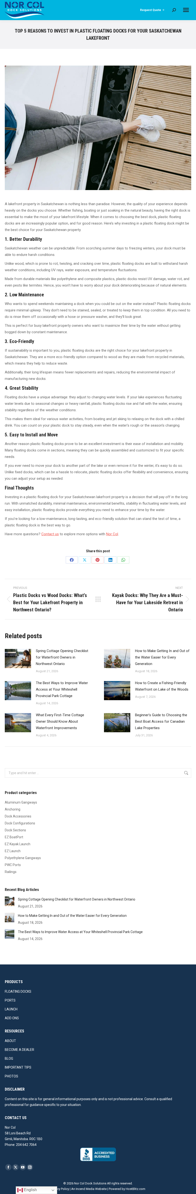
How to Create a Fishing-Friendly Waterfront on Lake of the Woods (161, 686)
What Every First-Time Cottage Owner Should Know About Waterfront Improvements (60, 721)
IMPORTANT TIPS (18, 1067)
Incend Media (85, 1189)
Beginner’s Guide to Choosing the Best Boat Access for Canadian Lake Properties (161, 721)
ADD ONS (12, 1018)
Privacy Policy (60, 1189)
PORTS (10, 1000)
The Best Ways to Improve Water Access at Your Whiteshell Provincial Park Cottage (62, 689)
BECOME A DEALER (19, 1050)
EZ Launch (13, 851)
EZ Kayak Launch (17, 844)
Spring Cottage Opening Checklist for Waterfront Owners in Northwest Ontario (62, 657)
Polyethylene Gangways (23, 858)
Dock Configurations (20, 823)
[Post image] (18, 658)
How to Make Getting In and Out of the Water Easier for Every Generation (162, 657)
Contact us (50, 534)
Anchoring (12, 809)
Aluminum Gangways (21, 802)
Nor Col (112, 534)
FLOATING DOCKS (18, 991)
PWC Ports (13, 865)
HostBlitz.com (135, 1189)
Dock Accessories (18, 816)
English (30, 1190)
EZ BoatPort (14, 837)
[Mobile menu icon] (186, 10)
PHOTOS (11, 1076)
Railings (10, 872)
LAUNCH (11, 1009)
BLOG (9, 1058)
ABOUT (10, 1041)
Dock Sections (15, 830)
